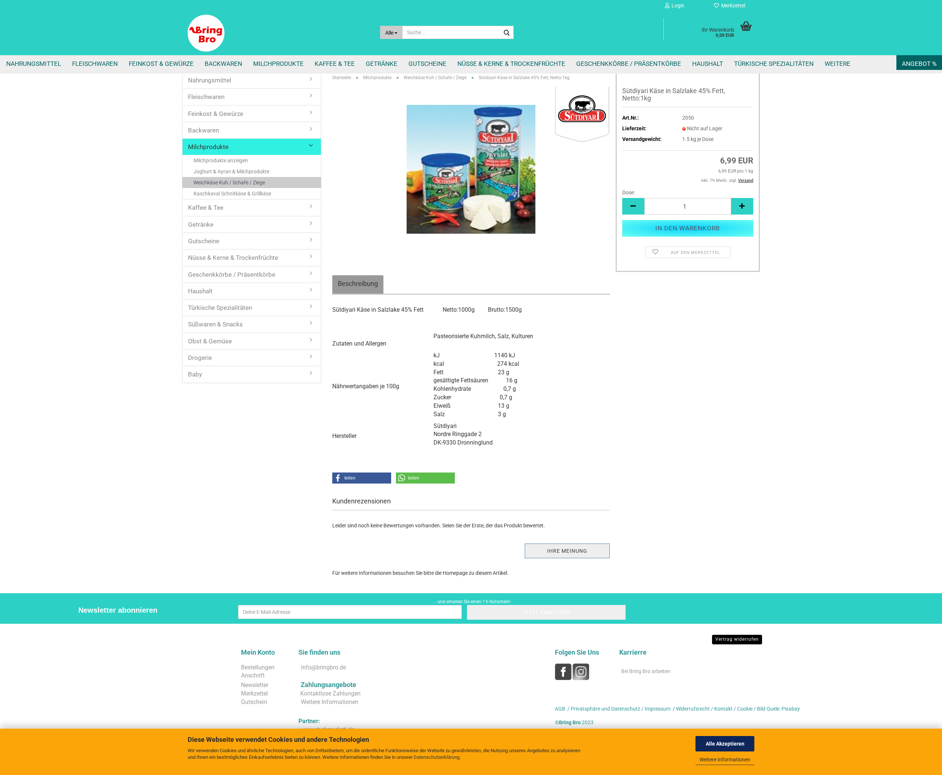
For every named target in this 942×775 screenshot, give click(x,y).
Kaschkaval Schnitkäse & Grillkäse (232, 194)
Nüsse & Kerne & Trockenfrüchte (511, 63)
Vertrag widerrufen (737, 639)
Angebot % (919, 63)
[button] (633, 206)
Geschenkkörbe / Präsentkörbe (628, 63)
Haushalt (707, 63)
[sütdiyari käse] (471, 169)
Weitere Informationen (725, 759)
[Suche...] (507, 32)
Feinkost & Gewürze (161, 63)
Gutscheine (427, 63)
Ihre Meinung (567, 551)
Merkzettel (732, 5)
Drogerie (200, 357)
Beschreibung (358, 283)
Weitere (837, 63)
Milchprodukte (278, 63)
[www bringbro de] (278, 33)
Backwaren (223, 63)
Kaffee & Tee (335, 63)
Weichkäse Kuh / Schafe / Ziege (229, 182)
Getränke (381, 63)
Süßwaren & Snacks (215, 324)
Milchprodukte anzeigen (221, 160)
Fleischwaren (95, 63)
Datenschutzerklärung (437, 757)
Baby (195, 374)
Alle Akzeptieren (725, 744)
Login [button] (676, 5)
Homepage (455, 573)
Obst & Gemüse (210, 341)
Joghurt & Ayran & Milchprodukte (231, 171)
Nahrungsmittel (33, 63)
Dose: (628, 192)
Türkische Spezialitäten (774, 63)
